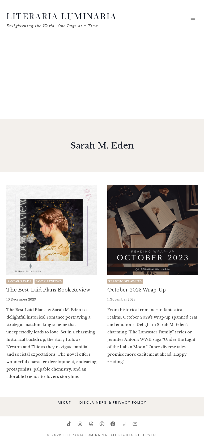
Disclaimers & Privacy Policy (112, 402)
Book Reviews (49, 281)
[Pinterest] (102, 424)
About (64, 402)
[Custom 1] (124, 424)
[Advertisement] (102, 79)
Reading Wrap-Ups (125, 281)
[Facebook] (113, 424)
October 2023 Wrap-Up (136, 290)
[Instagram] (80, 424)
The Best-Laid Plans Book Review (48, 290)
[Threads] (91, 424)
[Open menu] (193, 20)
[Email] (135, 424)
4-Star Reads (19, 281)
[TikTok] (69, 424)
